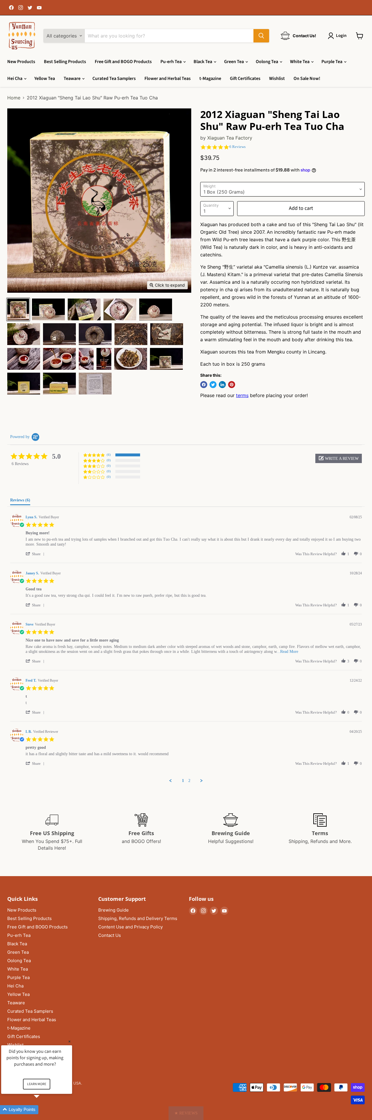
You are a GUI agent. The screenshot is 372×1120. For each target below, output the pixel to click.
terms (242, 395)
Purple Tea (332, 61)
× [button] (69, 1041)
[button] (338, 458)
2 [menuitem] (189, 780)
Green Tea (234, 61)
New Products (21, 61)
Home (13, 97)
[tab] (20, 501)
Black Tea (203, 61)
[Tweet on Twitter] (213, 384)
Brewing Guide (113, 910)
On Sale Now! (307, 78)
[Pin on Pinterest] (231, 384)
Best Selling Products (65, 61)
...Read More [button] (287, 651)
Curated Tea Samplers (114, 78)
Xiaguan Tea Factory (229, 138)
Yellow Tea (44, 78)
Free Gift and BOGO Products (123, 61)
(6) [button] (109, 454)
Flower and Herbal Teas (167, 78)
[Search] (261, 35)
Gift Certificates (245, 78)
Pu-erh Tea (171, 61)
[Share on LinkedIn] (222, 384)
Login (341, 36)
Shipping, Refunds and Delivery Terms (137, 918)
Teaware (72, 78)
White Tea (300, 61)
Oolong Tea (267, 61)
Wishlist (277, 78)
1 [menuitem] (183, 780)
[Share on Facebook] (203, 384)
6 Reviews (237, 146)
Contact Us (109, 935)
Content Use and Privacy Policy (130, 927)
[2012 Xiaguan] (18, 309)
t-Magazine (210, 78)
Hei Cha (15, 78)
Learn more (36, 1084)
